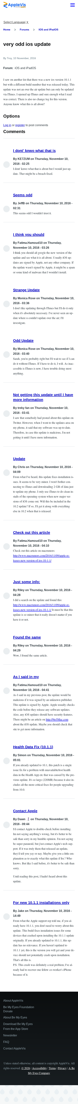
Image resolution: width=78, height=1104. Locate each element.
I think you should (28, 235)
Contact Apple (25, 811)
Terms (52, 1068)
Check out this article (31, 533)
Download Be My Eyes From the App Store (18, 1026)
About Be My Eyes (15, 1017)
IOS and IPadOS (48, 29)
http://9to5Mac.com (57, 719)
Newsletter (10, 1035)
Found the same (27, 637)
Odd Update (23, 341)
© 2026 (25, 1068)
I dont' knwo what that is (34, 151)
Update (19, 459)
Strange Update (26, 290)
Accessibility (39, 1068)
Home (6, 29)
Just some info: (26, 582)
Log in (7, 125)
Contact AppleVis (14, 1048)
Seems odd (22, 195)
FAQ (6, 1041)
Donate (8, 1011)
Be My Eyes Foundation (18, 1007)
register (20, 125)
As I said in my (26, 677)
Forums (24, 29)
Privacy (62, 1068)
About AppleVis (13, 1000)
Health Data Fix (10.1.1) (33, 747)
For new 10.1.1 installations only (41, 903)
